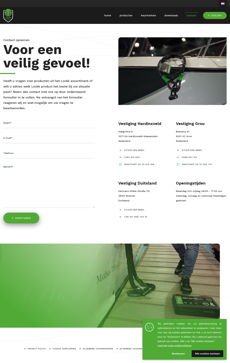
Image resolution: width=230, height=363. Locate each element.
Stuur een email (134, 150)
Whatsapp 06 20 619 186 (139, 164)
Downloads (171, 15)
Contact (191, 15)
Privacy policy (37, 349)
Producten (126, 15)
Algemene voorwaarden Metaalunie (142, 349)
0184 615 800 (132, 157)
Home (107, 15)
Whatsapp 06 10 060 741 (197, 164)
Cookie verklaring (64, 349)
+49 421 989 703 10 (135, 217)
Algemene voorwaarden (98, 349)
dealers (216, 15)
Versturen (23, 218)
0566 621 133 (189, 157)
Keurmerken (148, 15)
